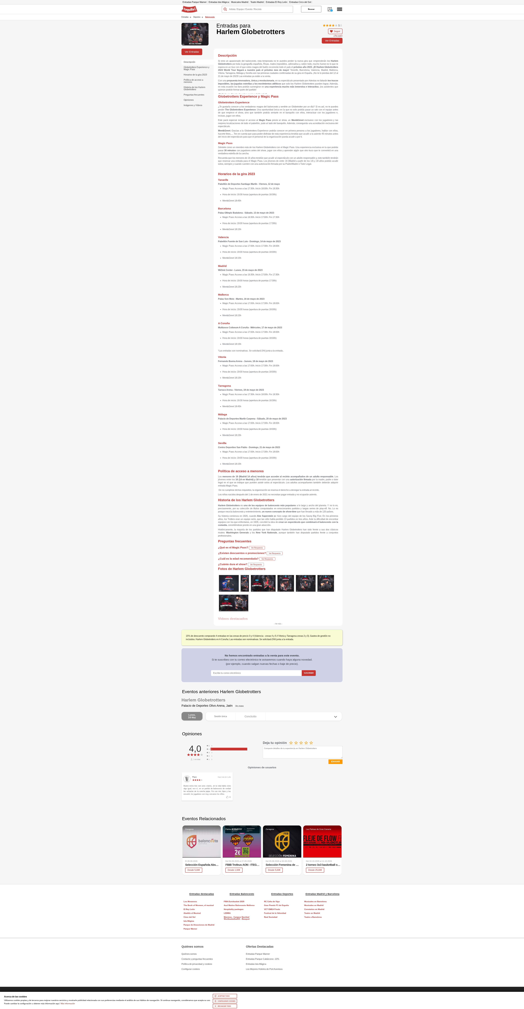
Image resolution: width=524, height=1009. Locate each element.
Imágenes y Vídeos (193, 105)
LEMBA (227, 913)
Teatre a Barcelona (313, 917)
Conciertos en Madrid (314, 909)
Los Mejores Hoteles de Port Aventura (264, 969)
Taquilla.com (187, 7)
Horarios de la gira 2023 (195, 75)
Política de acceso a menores (193, 81)
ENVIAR (335, 761)
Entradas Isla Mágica (219, 2)
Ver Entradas (332, 40)
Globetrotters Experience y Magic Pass (196, 68)
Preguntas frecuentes (194, 95)
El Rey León (189, 909)
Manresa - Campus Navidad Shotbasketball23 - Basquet (237, 918)
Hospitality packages (233, 909)
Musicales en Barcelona (315, 902)
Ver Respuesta (257, 548)
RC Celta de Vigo (272, 902)
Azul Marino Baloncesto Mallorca (239, 905)
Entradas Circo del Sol (300, 2)
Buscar (311, 9)
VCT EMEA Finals (272, 909)
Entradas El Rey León (276, 2)
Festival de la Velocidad (275, 913)
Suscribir (309, 673)
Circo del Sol (189, 917)
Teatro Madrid (257, 2)
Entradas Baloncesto (242, 894)
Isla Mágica (189, 921)
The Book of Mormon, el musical (199, 905)
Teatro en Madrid (312, 913)
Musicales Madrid (239, 2)
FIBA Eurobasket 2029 (234, 902)
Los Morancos (190, 902)
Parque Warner (190, 929)
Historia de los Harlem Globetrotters (194, 88)
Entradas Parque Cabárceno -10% (262, 959)
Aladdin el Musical (192, 913)
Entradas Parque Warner (194, 2)
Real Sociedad (270, 917)
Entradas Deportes (282, 894)
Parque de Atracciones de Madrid (199, 925)
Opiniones (189, 100)
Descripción (189, 62)
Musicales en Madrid (314, 905)
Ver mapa (239, 706)
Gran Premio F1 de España (276, 905)
